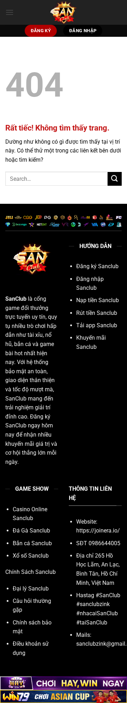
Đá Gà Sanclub (31, 530)
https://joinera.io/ (98, 530)
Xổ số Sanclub (31, 555)
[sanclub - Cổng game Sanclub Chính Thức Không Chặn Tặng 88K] (63, 12)
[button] (9, 12)
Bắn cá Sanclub (32, 543)
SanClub (15, 298)
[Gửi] (115, 179)
